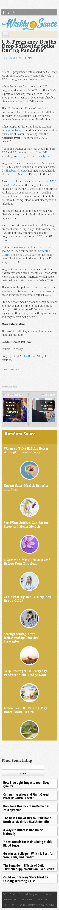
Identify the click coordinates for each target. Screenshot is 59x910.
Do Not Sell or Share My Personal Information (37, 904)
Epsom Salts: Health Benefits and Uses (26, 487)
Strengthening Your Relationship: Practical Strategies (21, 637)
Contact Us (47, 894)
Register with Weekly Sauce (29, 894)
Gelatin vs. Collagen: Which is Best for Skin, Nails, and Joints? (28, 855)
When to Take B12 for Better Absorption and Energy (26, 450)
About (12, 894)
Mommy (15, 369)
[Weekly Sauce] (29, 24)
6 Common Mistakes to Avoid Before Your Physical (27, 561)
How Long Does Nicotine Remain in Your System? (26, 808)
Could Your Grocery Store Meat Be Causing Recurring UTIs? (25, 879)
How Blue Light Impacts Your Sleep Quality (26, 784)
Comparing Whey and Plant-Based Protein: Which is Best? (26, 796)
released (19, 112)
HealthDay (29, 356)
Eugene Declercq (11, 130)
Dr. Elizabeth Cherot (13, 170)
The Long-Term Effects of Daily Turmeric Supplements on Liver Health (28, 867)
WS (4, 894)
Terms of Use (42, 899)
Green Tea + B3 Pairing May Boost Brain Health (25, 709)
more (47, 331)
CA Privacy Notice (27, 899)
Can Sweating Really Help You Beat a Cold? (27, 598)
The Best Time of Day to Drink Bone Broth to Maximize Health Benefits (27, 820)
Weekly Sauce (11, 58)
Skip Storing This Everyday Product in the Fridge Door (25, 672)
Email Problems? (9, 904)
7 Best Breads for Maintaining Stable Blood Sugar (27, 843)
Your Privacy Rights (10, 899)
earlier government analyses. (32, 156)
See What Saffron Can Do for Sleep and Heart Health (26, 524)
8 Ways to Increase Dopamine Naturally (23, 831)
